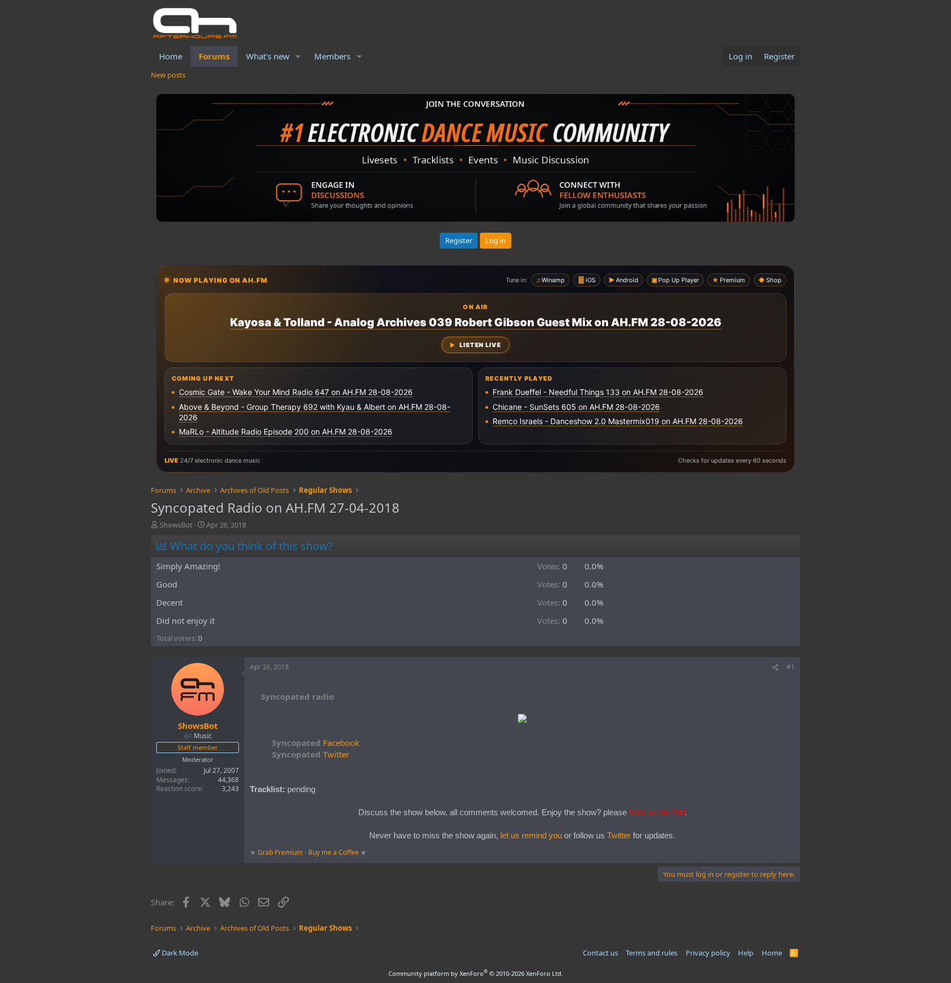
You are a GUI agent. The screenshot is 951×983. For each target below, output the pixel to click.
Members (332, 56)
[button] (298, 56)
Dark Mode (179, 953)
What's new (267, 56)
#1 (790, 667)
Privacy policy (708, 953)
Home (170, 56)
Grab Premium (281, 852)
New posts (168, 75)
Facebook (315, 742)
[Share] (775, 667)
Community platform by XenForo (476, 973)
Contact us (600, 953)
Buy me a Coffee (333, 852)
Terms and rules (651, 953)
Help (745, 953)
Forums (214, 56)
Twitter (310, 754)
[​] (522, 720)
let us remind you (531, 835)
